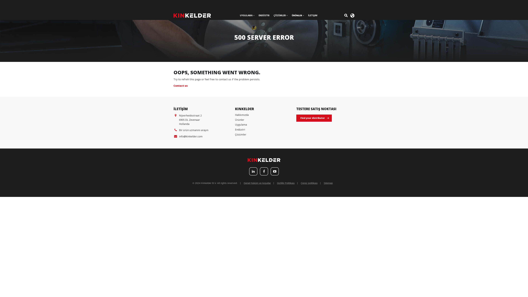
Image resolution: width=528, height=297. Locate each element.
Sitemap (328, 183)
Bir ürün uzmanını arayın (193, 130)
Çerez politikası (309, 183)
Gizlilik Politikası (286, 183)
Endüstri (240, 129)
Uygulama (241, 124)
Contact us (181, 85)
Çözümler (240, 134)
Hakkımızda (242, 114)
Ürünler (239, 119)
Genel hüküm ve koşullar (257, 183)
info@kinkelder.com (191, 136)
